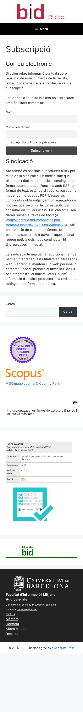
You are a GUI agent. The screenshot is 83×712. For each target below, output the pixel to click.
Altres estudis (16, 629)
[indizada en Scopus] (25, 378)
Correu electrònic (18, 127)
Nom (9, 112)
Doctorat (12, 624)
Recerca (12, 634)
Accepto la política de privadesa (33, 142)
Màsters (12, 619)
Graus (10, 614)
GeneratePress (64, 648)
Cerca (10, 304)
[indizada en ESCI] (23, 366)
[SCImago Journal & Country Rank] (33, 383)
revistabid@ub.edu (27, 609)
